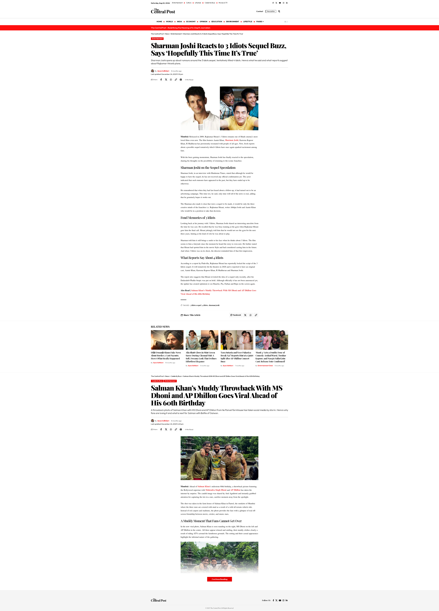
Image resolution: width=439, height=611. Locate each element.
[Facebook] (273, 3)
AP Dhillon (235, 489)
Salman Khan (204, 486)
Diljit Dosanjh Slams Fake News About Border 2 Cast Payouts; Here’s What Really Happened (166, 355)
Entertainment (157, 39)
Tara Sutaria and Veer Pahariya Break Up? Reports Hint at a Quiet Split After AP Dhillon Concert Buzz (237, 357)
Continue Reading (219, 579)
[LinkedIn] (287, 3)
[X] (276, 3)
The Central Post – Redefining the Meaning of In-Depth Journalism (180, 28)
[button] (279, 11)
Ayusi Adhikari (163, 71)
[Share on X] (166, 79)
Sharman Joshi (231, 140)
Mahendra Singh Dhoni (216, 489)
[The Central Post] (158, 600)
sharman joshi (214, 305)
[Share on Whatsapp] (171, 79)
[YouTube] (279, 3)
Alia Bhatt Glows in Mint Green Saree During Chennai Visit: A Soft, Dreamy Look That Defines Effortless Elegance (201, 357)
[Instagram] (283, 3)
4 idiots (205, 305)
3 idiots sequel (195, 305)
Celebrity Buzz (157, 381)
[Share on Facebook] (161, 79)
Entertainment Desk (265, 366)
